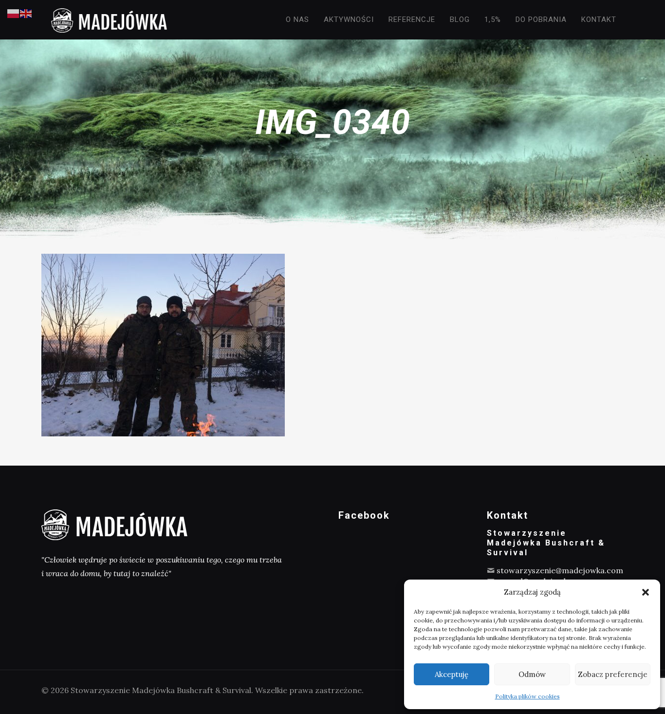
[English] (26, 13)
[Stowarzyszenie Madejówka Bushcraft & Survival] (109, 19)
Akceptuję (451, 674)
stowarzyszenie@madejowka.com (560, 570)
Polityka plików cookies (527, 696)
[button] (645, 592)
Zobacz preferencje (612, 674)
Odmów (532, 674)
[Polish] (13, 13)
